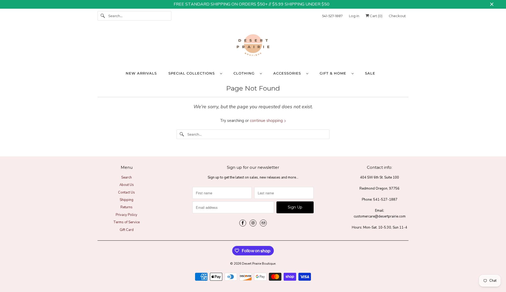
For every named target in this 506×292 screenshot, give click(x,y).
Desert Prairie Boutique (258, 263)
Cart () (375, 16)
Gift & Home (334, 73)
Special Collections (192, 73)
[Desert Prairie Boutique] (253, 46)
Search (126, 177)
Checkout (397, 16)
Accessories (288, 73)
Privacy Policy (126, 214)
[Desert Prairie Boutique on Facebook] (242, 223)
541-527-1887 (332, 16)
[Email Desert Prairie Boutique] (263, 223)
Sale (370, 73)
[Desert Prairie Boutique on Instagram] (253, 223)
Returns (126, 207)
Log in (354, 16)
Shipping (126, 199)
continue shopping (267, 120)
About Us (126, 184)
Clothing (245, 73)
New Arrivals (141, 73)
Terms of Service (126, 222)
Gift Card (127, 229)
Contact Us (126, 192)
